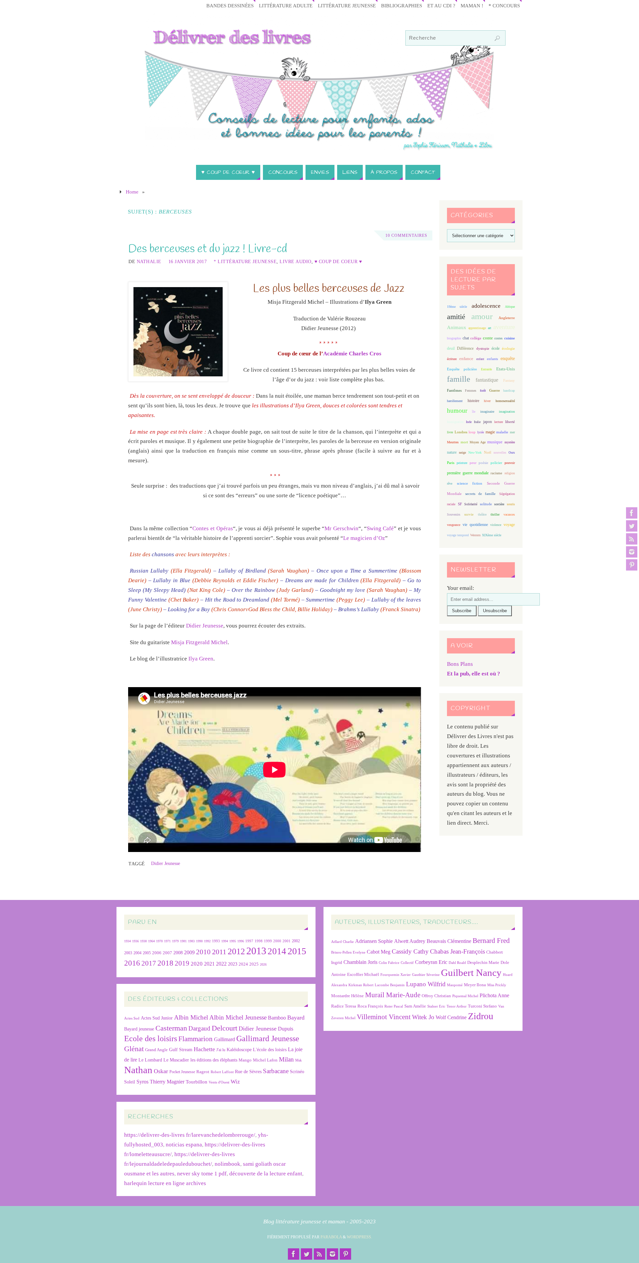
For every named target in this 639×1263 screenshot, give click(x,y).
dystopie (482, 348)
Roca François (370, 1006)
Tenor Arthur (457, 1006)
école (496, 348)
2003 (128, 953)
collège (475, 338)
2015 (297, 951)
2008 (178, 952)
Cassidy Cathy (410, 951)
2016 (132, 963)
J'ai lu (220, 1050)
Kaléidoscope (239, 1049)
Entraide (486, 369)
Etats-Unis (505, 369)
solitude (486, 504)
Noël (487, 452)
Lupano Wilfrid (426, 984)
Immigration (455, 422)
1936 (135, 941)
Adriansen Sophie (374, 941)
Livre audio (296, 261)
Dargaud (199, 1028)
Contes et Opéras (212, 528)
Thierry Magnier (167, 1081)
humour (457, 410)
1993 (216, 941)
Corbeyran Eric (431, 962)
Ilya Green (200, 658)
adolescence (486, 306)
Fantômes (454, 390)
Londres (461, 432)
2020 (197, 964)
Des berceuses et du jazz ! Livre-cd (207, 249)
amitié (456, 317)
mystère (510, 442)
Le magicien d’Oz (364, 538)
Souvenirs (453, 514)
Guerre (494, 390)
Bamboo (277, 1018)
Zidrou (480, 1016)
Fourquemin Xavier (395, 975)
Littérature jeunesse (347, 5)
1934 (127, 941)
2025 (254, 964)
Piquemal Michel (465, 996)
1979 (175, 941)
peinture (462, 463)
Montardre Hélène (347, 995)
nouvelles (500, 452)
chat (466, 338)
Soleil (129, 1081)
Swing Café (380, 528)
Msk (298, 1060)
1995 (232, 941)
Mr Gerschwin (341, 528)
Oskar (161, 1071)
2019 (182, 963)
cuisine (509, 338)
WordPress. (359, 1237)
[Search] (497, 38)
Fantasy (509, 380)
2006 (156, 953)
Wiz (235, 1081)
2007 (167, 952)
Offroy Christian (436, 995)
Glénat (134, 1049)
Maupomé (455, 985)
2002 (296, 941)
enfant (480, 359)
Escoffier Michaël (363, 974)
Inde (469, 422)
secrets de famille (480, 494)
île (473, 411)
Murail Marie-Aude (392, 995)
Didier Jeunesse (204, 626)
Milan (286, 1059)
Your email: (460, 588)
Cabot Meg (378, 952)
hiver (487, 401)
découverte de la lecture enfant (265, 1173)
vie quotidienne (475, 524)
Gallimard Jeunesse (267, 1038)
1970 (159, 941)
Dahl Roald (457, 963)
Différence (465, 348)
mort (464, 442)
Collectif (407, 963)
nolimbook (227, 1164)
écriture (452, 359)
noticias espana (184, 1144)
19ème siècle (457, 306)
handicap (509, 390)
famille (458, 379)
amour (482, 316)
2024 (243, 964)
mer (512, 432)
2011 (219, 952)
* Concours (504, 5)
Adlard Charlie (342, 942)
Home (132, 192)
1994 (224, 941)
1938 (143, 941)
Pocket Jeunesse (182, 1072)
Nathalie (149, 261)
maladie (502, 432)
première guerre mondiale (468, 473)
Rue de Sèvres (248, 1071)
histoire (473, 400)
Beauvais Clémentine (449, 941)
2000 (277, 941)
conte (488, 337)
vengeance (453, 525)
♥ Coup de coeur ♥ (338, 261)
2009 (189, 953)
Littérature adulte (286, 5)
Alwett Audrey (409, 941)
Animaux (456, 327)
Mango (245, 1059)
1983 (191, 941)
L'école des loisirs (270, 1049)
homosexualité (505, 401)
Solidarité (470, 504)
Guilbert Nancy (471, 972)
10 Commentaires (406, 235)
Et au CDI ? (441, 5)
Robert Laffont (222, 1072)
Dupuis (285, 1029)
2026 (263, 964)
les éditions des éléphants (213, 1059)
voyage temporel (458, 535)
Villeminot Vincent (384, 1017)
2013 (256, 950)
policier (496, 463)
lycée (480, 432)
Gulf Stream (180, 1049)
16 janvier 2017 (187, 261)
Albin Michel (191, 1017)
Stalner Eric (436, 1006)
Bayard (296, 1017)
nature (452, 452)
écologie (508, 348)
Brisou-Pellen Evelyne (348, 952)
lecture (498, 422)
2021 (209, 964)
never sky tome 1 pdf (202, 1173)
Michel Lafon (265, 1059)
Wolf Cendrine (451, 1017)
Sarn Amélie (415, 1006)
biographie (454, 338)
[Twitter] (631, 526)
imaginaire (487, 411)
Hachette (204, 1049)
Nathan (138, 1069)
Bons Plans (460, 664)
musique (495, 442)
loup (472, 432)
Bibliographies (401, 5)
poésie (483, 463)
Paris (450, 463)
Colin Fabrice (389, 963)
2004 (137, 953)
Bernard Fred (491, 940)
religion (510, 473)
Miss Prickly (496, 985)
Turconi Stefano (482, 1006)
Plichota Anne (494, 995)
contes (498, 338)
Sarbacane (276, 1070)
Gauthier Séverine (426, 975)
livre (450, 432)
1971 (167, 941)
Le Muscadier (176, 1059)
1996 (240, 941)
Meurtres (453, 442)
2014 (277, 951)
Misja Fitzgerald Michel (199, 642)
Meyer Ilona (475, 984)
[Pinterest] (631, 565)
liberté (510, 422)
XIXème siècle (491, 535)
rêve (449, 483)
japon (487, 421)
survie (469, 514)
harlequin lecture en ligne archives (165, 1183)
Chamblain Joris (360, 962)
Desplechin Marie (483, 962)
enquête (508, 358)
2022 (221, 964)
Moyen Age (478, 442)
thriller (495, 514)
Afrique (510, 306)
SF (460, 504)
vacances (509, 514)
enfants (492, 359)
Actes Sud (131, 1018)
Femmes (470, 390)
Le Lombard (150, 1059)
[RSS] (631, 539)
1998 (259, 941)
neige (462, 452)
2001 (287, 941)
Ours (512, 452)
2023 (232, 964)
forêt (483, 390)
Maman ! (472, 5)
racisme (496, 473)
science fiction (469, 483)
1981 (183, 941)
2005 (147, 953)
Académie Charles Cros (352, 353)
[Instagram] (631, 552)
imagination (507, 411)
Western (475, 535)
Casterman (171, 1028)
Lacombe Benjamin (390, 985)
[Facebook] (631, 513)
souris (511, 504)
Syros (142, 1081)
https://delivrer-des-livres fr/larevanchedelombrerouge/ (189, 1135)
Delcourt (224, 1028)
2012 (236, 951)
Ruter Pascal (393, 1006)
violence (495, 525)
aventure (504, 326)
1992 (207, 941)
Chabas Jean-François (457, 951)
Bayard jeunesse (139, 1029)
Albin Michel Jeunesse (238, 1017)
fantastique (487, 380)
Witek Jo (423, 1017)
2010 (203, 952)
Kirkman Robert (360, 985)
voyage (509, 524)
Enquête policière (462, 369)
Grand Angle (156, 1050)
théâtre (482, 514)
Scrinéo (297, 1071)
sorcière (499, 504)
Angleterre (507, 318)
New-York (475, 452)
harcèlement (455, 401)
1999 (268, 941)
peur (473, 463)
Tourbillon (196, 1081)
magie (490, 432)
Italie (477, 422)
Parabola (331, 1237)
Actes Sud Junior (157, 1018)
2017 (148, 963)
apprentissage (477, 328)
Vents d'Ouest (219, 1082)
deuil (451, 348)
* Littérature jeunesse (245, 261)
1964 (151, 941)
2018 (165, 963)
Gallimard (224, 1039)
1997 (249, 941)
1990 (199, 941)
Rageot (202, 1071)
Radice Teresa (343, 1006)
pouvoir (510, 463)
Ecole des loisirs (150, 1038)
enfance (466, 358)
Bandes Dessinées (230, 5)
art (489, 328)
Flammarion (195, 1039)
